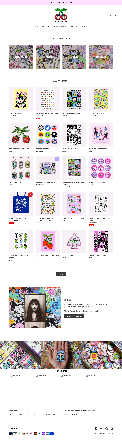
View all (61, 274)
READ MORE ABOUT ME (74, 316)
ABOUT (11, 414)
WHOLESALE (50, 414)
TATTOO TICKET (37, 414)
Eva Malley (99, 433)
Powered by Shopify (108, 433)
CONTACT (20, 414)
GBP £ (13, 428)
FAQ (28, 414)
